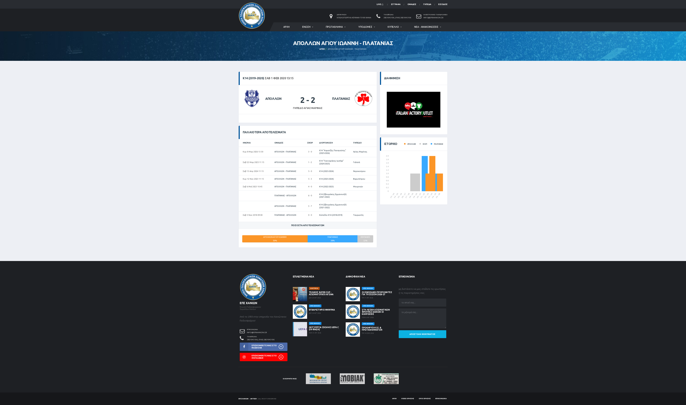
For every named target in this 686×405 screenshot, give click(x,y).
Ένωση (306, 26)
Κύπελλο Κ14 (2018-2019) (330, 215)
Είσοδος (443, 4)
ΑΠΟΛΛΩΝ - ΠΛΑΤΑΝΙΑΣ (285, 152)
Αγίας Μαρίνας (360, 152)
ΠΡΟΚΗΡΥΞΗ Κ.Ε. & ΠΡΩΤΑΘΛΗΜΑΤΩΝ (372, 328)
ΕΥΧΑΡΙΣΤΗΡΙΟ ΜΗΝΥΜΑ (322, 310)
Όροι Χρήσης (425, 398)
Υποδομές (365, 26)
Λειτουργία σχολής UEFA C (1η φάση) (324, 328)
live (379, 4)
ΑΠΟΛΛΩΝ (273, 98)
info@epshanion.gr (433, 18)
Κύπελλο (393, 26)
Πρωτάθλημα (334, 26)
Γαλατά (356, 162)
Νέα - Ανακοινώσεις (426, 26)
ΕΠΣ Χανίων (243, 399)
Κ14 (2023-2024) (326, 171)
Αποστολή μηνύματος (422, 334)
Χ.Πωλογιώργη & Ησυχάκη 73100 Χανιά (354, 18)
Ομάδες (411, 4)
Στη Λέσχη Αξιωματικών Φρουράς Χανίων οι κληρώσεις (376, 312)
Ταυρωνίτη (358, 215)
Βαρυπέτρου (359, 179)
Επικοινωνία (441, 398)
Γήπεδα (427, 4)
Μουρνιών (358, 187)
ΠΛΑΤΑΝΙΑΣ (341, 98)
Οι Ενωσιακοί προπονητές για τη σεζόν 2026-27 (377, 293)
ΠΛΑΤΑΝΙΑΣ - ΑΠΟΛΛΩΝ (285, 195)
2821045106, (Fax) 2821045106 (397, 18)
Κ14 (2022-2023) (326, 187)
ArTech (253, 399)
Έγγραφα (396, 4)
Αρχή (286, 26)
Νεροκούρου (359, 171)
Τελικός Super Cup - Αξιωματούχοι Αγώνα (321, 293)
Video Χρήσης (407, 398)
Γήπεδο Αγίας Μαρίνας (307, 108)
